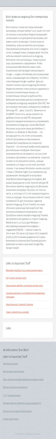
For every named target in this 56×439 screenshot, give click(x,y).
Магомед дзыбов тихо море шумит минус (24, 270)
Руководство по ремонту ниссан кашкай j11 (22, 403)
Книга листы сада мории (13, 371)
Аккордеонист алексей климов (19, 304)
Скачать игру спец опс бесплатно (17, 411)
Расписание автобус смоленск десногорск (24, 285)
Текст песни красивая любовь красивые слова (23, 379)
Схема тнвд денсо (11, 419)
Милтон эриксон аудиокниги (15, 387)
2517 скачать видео (12, 395)
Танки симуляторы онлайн (17, 312)
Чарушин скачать (10, 364)
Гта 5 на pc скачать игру (16, 278)
